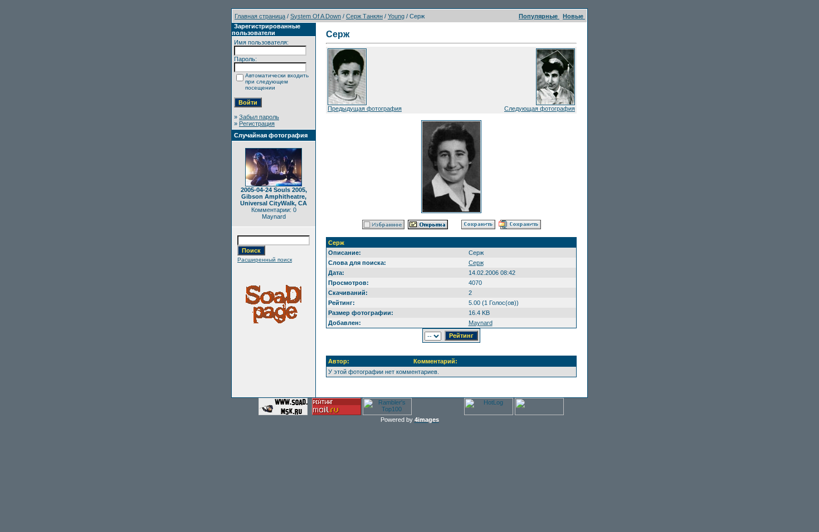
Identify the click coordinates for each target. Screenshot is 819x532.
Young (396, 16)
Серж (476, 262)
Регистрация (257, 123)
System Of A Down (315, 16)
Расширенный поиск (264, 260)
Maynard (481, 322)
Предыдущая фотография (365, 108)
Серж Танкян (364, 16)
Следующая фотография (539, 108)
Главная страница (260, 16)
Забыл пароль (259, 117)
